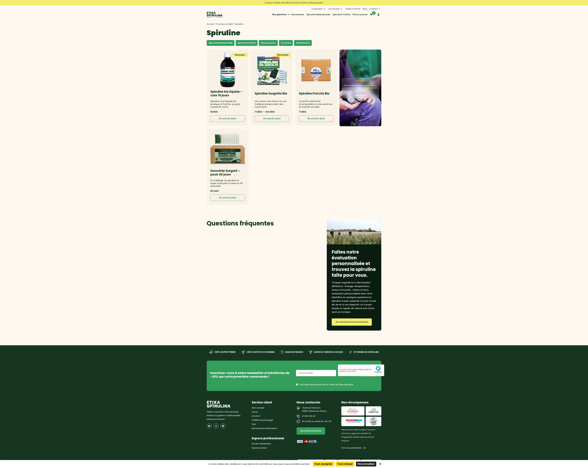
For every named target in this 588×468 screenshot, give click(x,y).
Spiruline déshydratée (318, 14)
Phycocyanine (360, 14)
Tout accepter (323, 464)
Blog (365, 8)
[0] (371, 14)
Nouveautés (297, 14)
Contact (373, 8)
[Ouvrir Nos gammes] (289, 14)
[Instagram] (216, 426)
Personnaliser (366, 464)
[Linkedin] (223, 426)
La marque (334, 8)
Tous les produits (224, 24)
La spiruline (316, 8)
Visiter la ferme (352, 8)
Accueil (210, 24)
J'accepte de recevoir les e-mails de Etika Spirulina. (326, 384)
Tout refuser (345, 464)
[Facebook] (209, 426)
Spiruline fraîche (341, 14)
